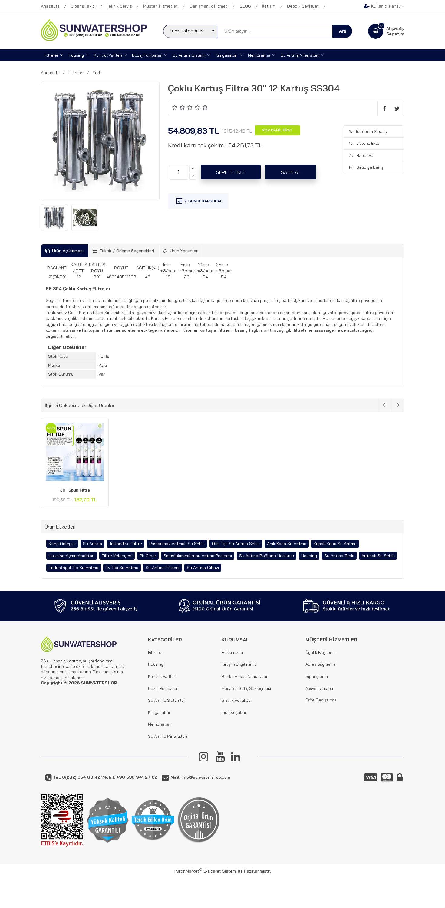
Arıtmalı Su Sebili (377, 555)
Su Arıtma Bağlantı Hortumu (266, 555)
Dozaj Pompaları (163, 688)
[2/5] (178, 107)
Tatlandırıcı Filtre (125, 543)
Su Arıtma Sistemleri (167, 700)
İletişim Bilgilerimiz (239, 664)
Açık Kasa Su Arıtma (286, 543)
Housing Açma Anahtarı (71, 555)
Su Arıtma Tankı (339, 555)
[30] (75, 453)
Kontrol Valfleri (162, 676)
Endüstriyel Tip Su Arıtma (73, 567)
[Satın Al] (290, 172)
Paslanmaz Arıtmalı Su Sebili (177, 543)
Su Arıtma (92, 543)
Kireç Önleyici (62, 543)
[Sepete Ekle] (231, 172)
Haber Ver (365, 155)
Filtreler (155, 652)
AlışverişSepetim (395, 31)
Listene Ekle (367, 143)
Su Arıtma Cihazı (203, 567)
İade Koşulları (234, 712)
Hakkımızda (232, 652)
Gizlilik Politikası (237, 700)
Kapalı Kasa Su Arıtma (335, 543)
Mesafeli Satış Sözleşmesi (246, 688)
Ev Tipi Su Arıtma (122, 567)
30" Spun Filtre (75, 490)
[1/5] (175, 107)
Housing (309, 555)
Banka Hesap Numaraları (245, 676)
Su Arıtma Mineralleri (167, 736)
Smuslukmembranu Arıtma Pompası (197, 555)
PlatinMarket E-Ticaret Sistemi (205, 871)
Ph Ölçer (148, 555)
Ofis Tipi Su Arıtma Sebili (236, 543)
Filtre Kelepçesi (117, 555)
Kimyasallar (159, 712)
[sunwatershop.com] (94, 39)
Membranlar (159, 724)
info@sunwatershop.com (200, 777)
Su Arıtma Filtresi (163, 567)
